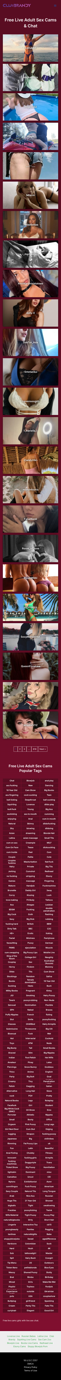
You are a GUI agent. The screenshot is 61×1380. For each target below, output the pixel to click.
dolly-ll (30, 312)
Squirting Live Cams (26, 1339)
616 (34, 749)
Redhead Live (46, 1343)
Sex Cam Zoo (44, 1339)
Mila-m (30, 195)
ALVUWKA (30, 607)
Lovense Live (13, 1336)
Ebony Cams (19, 1346)
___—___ (30, 165)
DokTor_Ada (30, 342)
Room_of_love (30, 548)
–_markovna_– (30, 254)
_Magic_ (30, 136)
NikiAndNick (30, 77)
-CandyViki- (30, 460)
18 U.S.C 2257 (30, 1360)
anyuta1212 (30, 725)
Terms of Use (30, 1370)
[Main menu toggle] (55, 6)
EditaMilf (30, 47)
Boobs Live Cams (29, 1343)
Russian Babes (29, 1336)
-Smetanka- (30, 371)
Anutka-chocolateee (30, 283)
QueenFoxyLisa (30, 666)
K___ (30, 695)
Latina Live (42, 1336)
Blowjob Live (13, 1343)
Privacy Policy (30, 1367)
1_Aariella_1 (30, 430)
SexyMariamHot (30, 636)
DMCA (30, 1364)
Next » (43, 749)
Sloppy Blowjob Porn (38, 1346)
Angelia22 (30, 106)
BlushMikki (30, 577)
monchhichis (30, 489)
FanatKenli (30, 519)
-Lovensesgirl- (30, 401)
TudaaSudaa (30, 224)
